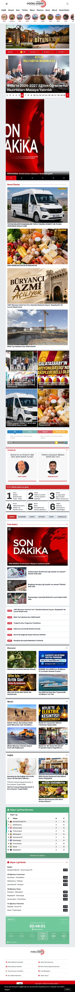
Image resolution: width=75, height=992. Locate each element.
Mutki (10, 702)
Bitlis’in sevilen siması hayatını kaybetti (40, 497)
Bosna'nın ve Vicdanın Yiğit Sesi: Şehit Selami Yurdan (22, 456)
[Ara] (67, 4)
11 (37, 95)
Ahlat (14, 492)
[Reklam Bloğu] (37, 36)
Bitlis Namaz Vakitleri (15, 966)
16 (52, 95)
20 (64, 95)
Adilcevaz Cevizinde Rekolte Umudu (27, 629)
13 (43, 95)
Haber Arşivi (45, 975)
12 (40, 95)
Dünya (32, 10)
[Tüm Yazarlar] (67, 450)
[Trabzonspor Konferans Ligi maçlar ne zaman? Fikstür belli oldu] (16, 573)
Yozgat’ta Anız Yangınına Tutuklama (27, 623)
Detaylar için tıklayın (37, 855)
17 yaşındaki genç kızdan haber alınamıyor (62, 497)
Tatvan (58, 492)
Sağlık (3, 10)
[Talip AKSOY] (22, 467)
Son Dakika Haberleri (14, 975)
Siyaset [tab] (42, 517)
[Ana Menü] (7, 4)
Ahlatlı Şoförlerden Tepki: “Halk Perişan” (17, 497)
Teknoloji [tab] (62, 517)
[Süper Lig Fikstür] (67, 862)
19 (61, 95)
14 (46, 95)
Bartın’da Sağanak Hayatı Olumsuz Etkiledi (30, 635)
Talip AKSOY (22, 476)
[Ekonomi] (67, 648)
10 (34, 95)
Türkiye (25, 10)
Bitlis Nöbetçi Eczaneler (15, 962)
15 (49, 95)
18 (58, 95)
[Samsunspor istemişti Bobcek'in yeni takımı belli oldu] (16, 598)
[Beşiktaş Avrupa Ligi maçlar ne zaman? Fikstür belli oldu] (16, 585)
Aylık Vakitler (13, 942)
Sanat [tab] (32, 517)
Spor (18, 10)
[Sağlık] (67, 755)
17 (55, 95)
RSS (20, 983)
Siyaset (11, 10)
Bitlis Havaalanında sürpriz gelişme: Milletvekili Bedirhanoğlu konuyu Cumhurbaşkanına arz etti (41, 508)
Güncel (54, 10)
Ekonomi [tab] (22, 517)
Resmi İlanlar (64, 10)
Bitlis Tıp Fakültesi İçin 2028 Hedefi (27, 617)
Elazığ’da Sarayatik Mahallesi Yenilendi (28, 640)
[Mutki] (67, 702)
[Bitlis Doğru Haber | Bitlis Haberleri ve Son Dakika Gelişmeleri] (36, 3)
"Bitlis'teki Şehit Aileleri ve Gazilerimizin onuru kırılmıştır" (19, 508)
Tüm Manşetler (45, 971)
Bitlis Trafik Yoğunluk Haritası (49, 966)
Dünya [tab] (12, 517)
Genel (47, 10)
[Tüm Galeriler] (67, 524)
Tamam (67, 989)
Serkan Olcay (53, 476)
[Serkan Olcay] (53, 467)
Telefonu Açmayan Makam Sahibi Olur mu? (52, 456)
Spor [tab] (51, 517)
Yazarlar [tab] (11, 450)
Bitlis (36, 492)
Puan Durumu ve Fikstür (15, 971)
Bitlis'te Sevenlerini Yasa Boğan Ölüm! (60, 508)
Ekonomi (40, 10)
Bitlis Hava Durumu (47, 962)
